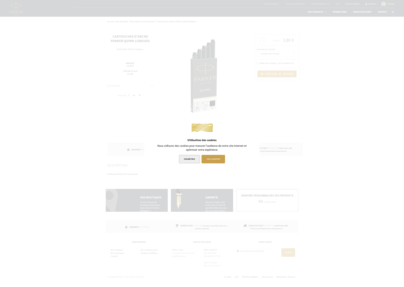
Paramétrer (189, 159)
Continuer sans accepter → (239, 120)
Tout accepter (213, 159)
